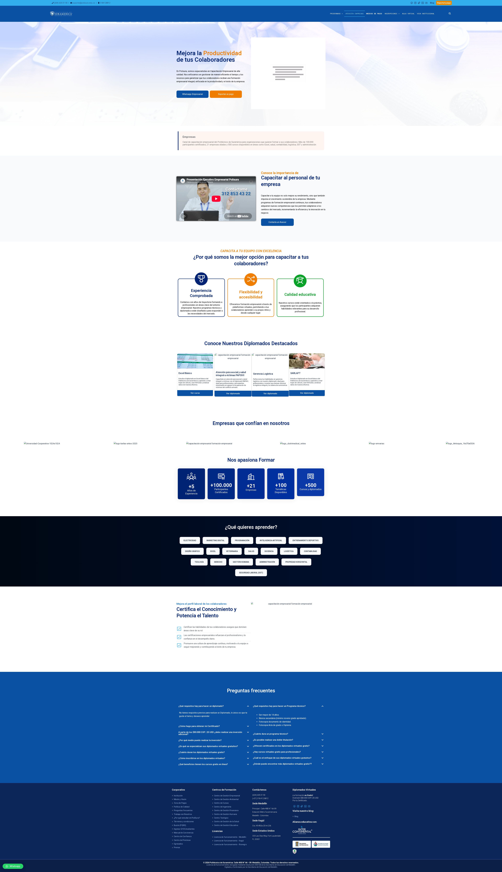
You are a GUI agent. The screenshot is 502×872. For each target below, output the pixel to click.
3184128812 (105, 3)
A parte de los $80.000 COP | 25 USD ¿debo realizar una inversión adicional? (210, 733)
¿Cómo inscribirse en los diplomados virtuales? (201, 758)
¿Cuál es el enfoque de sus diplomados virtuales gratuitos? (282, 758)
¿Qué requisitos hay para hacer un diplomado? (201, 706)
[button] (213, 706)
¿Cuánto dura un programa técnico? (270, 734)
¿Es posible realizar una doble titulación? (273, 740)
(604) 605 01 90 (60, 3)
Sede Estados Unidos (263, 830)
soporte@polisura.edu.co (84, 3)
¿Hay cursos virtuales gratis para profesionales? (277, 752)
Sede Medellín (259, 803)
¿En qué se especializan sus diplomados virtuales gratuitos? (208, 746)
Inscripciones (391, 14)
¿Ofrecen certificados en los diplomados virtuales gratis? (281, 746)
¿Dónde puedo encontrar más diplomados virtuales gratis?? (282, 764)
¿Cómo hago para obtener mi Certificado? (199, 726)
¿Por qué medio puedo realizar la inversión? (200, 740)
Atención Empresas (355, 14)
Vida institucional (425, 14)
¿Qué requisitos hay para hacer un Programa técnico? (279, 706)
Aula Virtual (408, 14)
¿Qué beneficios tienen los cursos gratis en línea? (203, 764)
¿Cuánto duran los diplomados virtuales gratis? (201, 752)
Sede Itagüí (258, 820)
